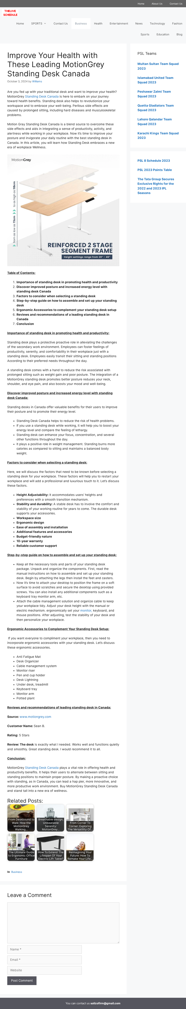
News (139, 23)
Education (163, 34)
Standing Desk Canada (42, 96)
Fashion (177, 23)
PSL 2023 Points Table (155, 170)
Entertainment (119, 23)
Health (98, 23)
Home (141, 3)
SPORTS (36, 23)
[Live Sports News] (11, 12)
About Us (157, 3)
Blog (179, 34)
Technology (157, 23)
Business (81, 23)
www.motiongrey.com (35, 717)
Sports (145, 34)
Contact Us (176, 3)
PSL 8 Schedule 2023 (154, 160)
